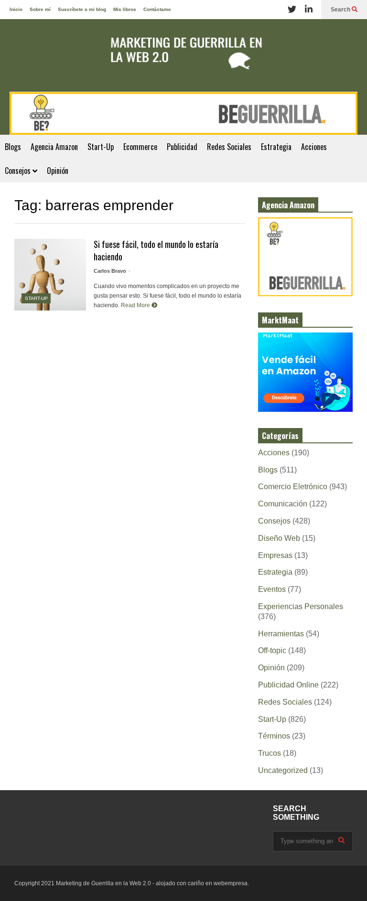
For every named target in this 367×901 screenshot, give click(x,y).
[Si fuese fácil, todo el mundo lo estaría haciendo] (50, 275)
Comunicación (282, 504)
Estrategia (276, 146)
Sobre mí (40, 9)
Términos (274, 736)
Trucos (269, 753)
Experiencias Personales (300, 606)
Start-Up (100, 146)
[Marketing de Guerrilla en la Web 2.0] (183, 55)
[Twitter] (292, 9)
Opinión (57, 170)
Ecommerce (140, 146)
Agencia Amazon (54, 146)
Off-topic (272, 650)
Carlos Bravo (110, 271)
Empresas (275, 555)
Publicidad (182, 146)
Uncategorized (283, 770)
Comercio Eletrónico (292, 487)
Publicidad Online (288, 685)
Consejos (18, 170)
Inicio (16, 9)
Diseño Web (279, 538)
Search (341, 9)
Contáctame (157, 9)
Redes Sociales (229, 146)
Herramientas (281, 634)
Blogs (13, 146)
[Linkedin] (309, 9)
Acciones (314, 146)
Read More (136, 305)
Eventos (272, 589)
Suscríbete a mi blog (82, 9)
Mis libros (124, 9)
